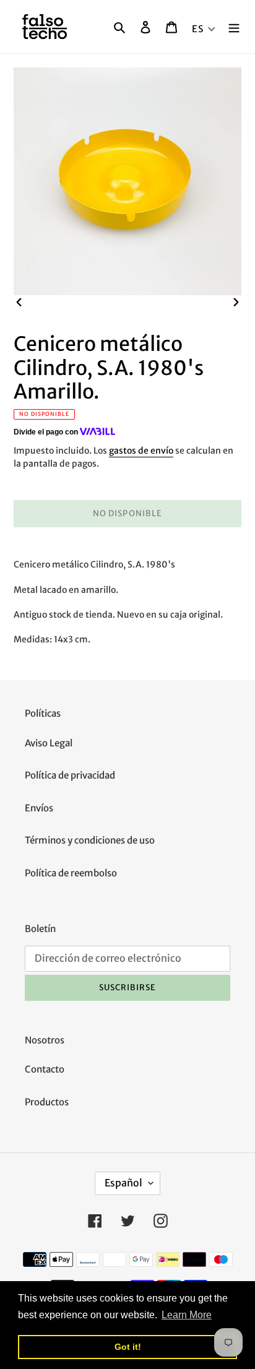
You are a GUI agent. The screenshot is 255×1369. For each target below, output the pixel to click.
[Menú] (234, 27)
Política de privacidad (70, 775)
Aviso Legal (48, 743)
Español (123, 1183)
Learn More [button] (187, 1315)
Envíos (39, 808)
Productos (47, 1102)
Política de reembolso (71, 873)
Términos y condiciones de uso (90, 840)
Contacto (44, 1069)
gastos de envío (141, 450)
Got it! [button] (128, 1347)
